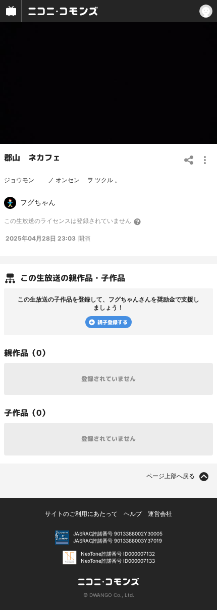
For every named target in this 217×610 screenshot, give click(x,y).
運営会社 (160, 513)
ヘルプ (133, 513)
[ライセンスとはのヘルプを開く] (137, 221)
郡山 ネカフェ (32, 157)
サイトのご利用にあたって (81, 513)
